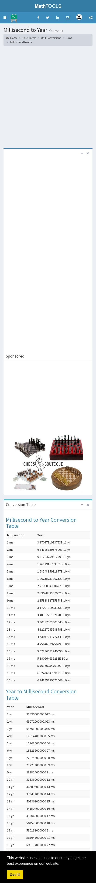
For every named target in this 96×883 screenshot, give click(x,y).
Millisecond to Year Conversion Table (41, 522)
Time (69, 38)
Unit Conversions (51, 38)
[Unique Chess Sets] (48, 463)
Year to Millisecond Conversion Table (41, 694)
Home (13, 38)
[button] (5, 17)
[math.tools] (14, 17)
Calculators (29, 38)
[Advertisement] (48, 96)
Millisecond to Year (21, 42)
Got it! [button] (15, 874)
